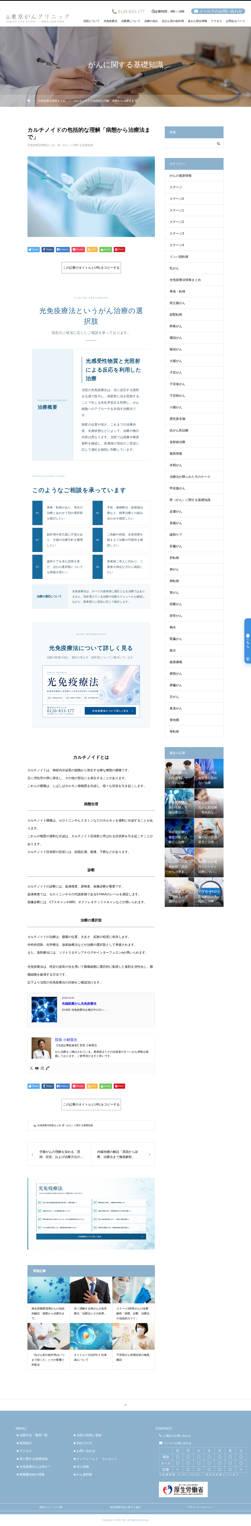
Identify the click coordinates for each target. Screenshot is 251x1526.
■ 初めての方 (83, 1443)
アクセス (216, 21)
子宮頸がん (177, 395)
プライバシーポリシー (200, 1507)
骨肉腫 (174, 720)
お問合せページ (235, 21)
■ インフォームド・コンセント (95, 1458)
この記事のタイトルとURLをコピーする (91, 267)
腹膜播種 (176, 662)
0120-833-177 (131, 11)
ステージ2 (177, 222)
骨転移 (174, 731)
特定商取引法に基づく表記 (125, 1507)
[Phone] (48, 1068)
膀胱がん (176, 673)
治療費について (130, 21)
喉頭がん (176, 349)
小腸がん (176, 407)
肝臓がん (176, 546)
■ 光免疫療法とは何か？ (34, 1466)
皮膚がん (176, 511)
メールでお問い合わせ (177, 1443)
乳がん (174, 268)
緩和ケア (176, 534)
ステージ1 (177, 210)
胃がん (174, 592)
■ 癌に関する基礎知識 (32, 1458)
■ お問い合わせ (84, 1451)
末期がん (176, 465)
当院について (91, 21)
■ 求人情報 (81, 1466)
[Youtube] (37, 1068)
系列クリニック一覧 (50, 1507)
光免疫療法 (110, 21)
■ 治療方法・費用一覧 (32, 1435)
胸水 (173, 627)
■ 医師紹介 (24, 1443)
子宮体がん (177, 384)
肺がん (174, 569)
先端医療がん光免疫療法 (79, 1003)
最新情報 (176, 453)
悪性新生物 (177, 418)
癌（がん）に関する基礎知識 (75, 145)
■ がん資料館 (83, 1474)
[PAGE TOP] (125, 1405)
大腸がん (176, 361)
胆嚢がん (176, 604)
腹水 (173, 650)
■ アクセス (24, 1451)
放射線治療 (177, 442)
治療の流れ (151, 21)
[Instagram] (42, 1068)
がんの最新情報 (181, 175)
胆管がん (176, 615)
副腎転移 (176, 314)
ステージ (176, 187)
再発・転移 (177, 291)
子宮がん (176, 372)
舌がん (174, 696)
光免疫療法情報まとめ (41, 145)
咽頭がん (176, 337)
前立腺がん (177, 303)
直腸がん (176, 523)
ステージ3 (177, 233)
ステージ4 (177, 245)
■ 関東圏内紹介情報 (31, 1474)
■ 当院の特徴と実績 (88, 1435)
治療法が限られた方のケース (190, 476)
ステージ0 (177, 198)
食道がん (176, 708)
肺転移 (174, 581)
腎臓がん (176, 639)
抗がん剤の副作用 (173, 21)
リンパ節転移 (179, 256)
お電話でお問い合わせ (177, 1435)
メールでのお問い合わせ (220, 11)
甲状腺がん (177, 488)
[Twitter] (31, 1068)
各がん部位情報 (197, 21)
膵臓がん (176, 685)
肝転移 (174, 557)
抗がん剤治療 (179, 430)
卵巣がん (176, 326)
